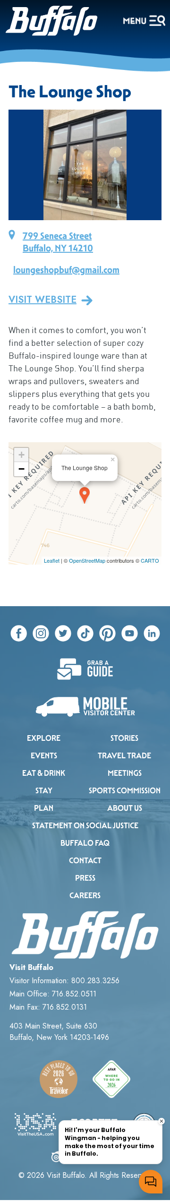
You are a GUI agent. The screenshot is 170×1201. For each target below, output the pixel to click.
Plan (43, 808)
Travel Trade (124, 756)
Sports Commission (125, 791)
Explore (43, 738)
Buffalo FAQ (85, 843)
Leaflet (52, 560)
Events (44, 756)
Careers (85, 896)
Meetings (125, 773)
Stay (43, 791)
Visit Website (42, 300)
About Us (124, 808)
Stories (124, 738)
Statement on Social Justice (85, 826)
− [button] (21, 469)
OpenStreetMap (87, 560)
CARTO (150, 560)
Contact (85, 861)
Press (85, 878)
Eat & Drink (43, 773)
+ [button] (21, 455)
